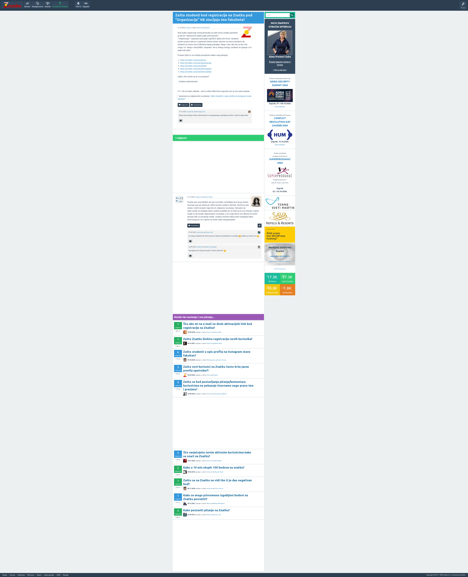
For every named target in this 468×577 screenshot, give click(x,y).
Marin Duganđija (211, 247)
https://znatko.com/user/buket (193, 66)
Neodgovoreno (37, 7)
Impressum (273, 261)
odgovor (198, 197)
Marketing (21, 575)
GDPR (58, 575)
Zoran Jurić (209, 232)
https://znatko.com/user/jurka (193, 60)
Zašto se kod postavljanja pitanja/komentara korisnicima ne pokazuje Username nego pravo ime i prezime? (218, 385)
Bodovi (39, 575)
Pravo (209, 375)
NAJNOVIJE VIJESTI (279, 256)
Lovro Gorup (222, 360)
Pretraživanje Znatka (280, 269)
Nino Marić (218, 343)
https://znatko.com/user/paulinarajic (195, 63)
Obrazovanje (211, 360)
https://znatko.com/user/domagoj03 (195, 69)
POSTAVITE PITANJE (60, 7)
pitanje (188, 27)
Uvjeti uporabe (49, 575)
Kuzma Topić (219, 472)
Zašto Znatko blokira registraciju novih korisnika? (217, 339)
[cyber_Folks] (280, 242)
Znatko (207, 27)
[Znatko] (12, 4)
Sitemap (65, 575)
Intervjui (12, 575)
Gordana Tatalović (221, 394)
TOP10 (78, 7)
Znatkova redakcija (284, 261)
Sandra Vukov (208, 197)
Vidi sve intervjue (280, 70)
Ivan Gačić (218, 332)
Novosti (27, 7)
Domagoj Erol (200, 111)
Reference (30, 575)
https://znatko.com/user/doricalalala (195, 72)
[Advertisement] (218, 167)
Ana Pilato (218, 461)
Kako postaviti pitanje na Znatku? (206, 510)
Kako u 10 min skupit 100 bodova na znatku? (213, 467)
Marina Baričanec (219, 503)
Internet (200, 27)
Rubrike (48, 7)
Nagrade (86, 7)
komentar (190, 111)
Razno (209, 503)
